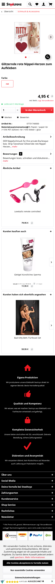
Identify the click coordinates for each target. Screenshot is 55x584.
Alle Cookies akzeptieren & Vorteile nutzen (27, 563)
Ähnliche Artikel (11, 168)
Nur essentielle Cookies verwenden (27, 570)
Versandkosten (46, 524)
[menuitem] (4, 4)
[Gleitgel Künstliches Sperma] (27, 254)
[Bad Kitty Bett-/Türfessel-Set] (27, 317)
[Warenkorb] (50, 4)
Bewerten (24, 117)
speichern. (20, 557)
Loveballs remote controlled (27, 211)
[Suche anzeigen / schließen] (30, 4)
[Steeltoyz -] (14, 4)
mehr (14, 146)
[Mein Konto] (43, 4)
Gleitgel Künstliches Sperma (27, 274)
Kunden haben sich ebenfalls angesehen (24, 294)
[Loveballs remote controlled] (27, 191)
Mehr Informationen (35, 557)
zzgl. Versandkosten (46, 100)
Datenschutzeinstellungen (27, 577)
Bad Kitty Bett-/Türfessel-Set (27, 337)
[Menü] (4, 4)
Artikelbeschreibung (14, 136)
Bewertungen (10, 153)
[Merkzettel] (36, 4)
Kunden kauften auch (14, 231)
